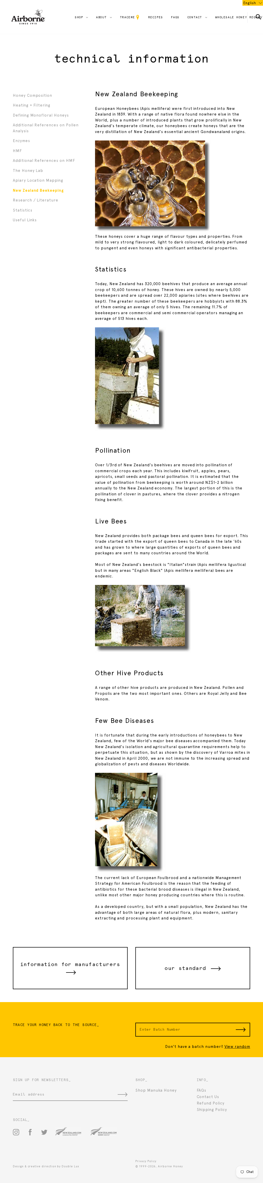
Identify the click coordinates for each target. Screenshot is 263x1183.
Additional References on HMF (44, 160)
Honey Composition (32, 95)
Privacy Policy (145, 1161)
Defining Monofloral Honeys (41, 115)
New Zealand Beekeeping (38, 190)
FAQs (201, 1090)
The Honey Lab (28, 170)
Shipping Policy (212, 1109)
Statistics (22, 210)
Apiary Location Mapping (38, 180)
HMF (17, 150)
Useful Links (25, 220)
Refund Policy (210, 1103)
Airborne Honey (170, 1166)
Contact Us (208, 1096)
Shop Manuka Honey (156, 1090)
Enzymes (21, 140)
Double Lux (70, 1166)
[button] (252, 3)
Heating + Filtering (31, 105)
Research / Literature (35, 200)
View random (237, 1046)
